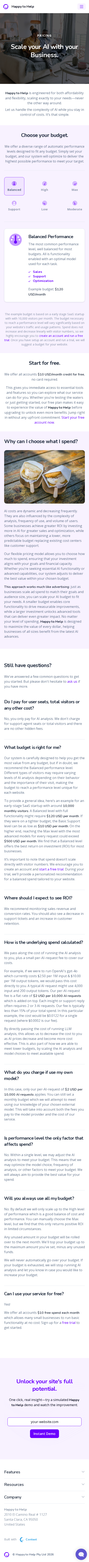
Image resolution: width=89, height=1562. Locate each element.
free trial (69, 1322)
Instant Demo (44, 1433)
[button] (83, 1473)
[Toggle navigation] (81, 6)
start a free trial (51, 869)
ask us (72, 681)
